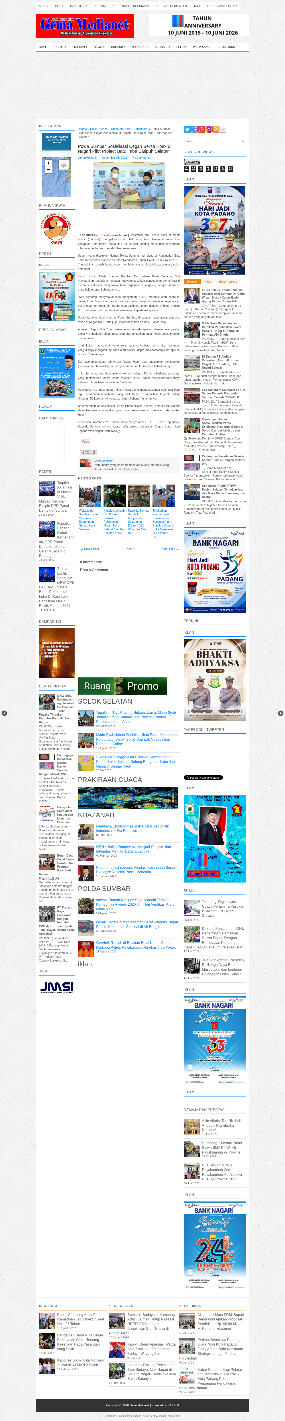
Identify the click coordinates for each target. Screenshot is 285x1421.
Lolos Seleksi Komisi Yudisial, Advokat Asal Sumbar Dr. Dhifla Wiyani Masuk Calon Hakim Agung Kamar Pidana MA (223, 295)
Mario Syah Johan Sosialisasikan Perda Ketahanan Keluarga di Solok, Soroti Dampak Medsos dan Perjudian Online (137, 739)
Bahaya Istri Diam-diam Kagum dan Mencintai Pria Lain (65, 814)
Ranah (60, 47)
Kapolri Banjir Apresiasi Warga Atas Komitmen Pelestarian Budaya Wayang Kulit (151, 1349)
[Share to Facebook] (95, 452)
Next (280, 713)
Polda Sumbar (99, 129)
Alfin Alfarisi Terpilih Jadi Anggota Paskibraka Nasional (221, 1125)
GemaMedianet (140, 1405)
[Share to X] (90, 452)
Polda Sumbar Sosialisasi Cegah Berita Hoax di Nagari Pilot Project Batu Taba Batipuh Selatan (124, 149)
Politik (181, 47)
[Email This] (82, 452)
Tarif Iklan (79, 6)
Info (59, 6)
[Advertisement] (142, 86)
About (43, 6)
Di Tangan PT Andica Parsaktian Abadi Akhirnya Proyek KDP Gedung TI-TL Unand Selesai (220, 362)
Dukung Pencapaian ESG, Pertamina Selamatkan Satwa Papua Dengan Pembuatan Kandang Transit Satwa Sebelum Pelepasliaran (214, 938)
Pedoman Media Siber (171, 6)
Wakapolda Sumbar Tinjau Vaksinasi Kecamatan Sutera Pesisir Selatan (88, 520)
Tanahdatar (141, 129)
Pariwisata (202, 47)
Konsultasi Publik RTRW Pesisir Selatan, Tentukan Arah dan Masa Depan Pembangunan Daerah (224, 491)
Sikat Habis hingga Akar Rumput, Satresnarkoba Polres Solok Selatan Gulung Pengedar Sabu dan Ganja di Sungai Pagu (135, 761)
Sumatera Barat (121, 129)
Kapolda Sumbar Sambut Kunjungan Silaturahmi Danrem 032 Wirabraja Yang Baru (138, 522)
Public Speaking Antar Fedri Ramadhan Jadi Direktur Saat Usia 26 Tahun (80, 1319)
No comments (141, 157)
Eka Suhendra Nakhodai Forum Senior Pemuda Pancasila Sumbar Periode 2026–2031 (223, 393)
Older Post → (170, 548)
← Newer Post (89, 548)
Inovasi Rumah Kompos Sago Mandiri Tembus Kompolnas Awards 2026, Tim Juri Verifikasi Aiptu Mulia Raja (135, 904)
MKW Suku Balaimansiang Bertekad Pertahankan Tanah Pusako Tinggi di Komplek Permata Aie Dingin (221, 329)
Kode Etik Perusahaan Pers (216, 6)
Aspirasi (162, 47)
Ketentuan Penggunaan (131, 6)
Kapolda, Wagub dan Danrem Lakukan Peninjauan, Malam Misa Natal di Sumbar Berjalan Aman (114, 522)
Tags (208, 281)
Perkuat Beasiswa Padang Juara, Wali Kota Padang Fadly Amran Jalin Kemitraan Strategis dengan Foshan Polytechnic (211, 1349)
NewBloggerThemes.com (166, 1416)
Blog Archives (228, 281)
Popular (192, 281)
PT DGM (173, 1405)
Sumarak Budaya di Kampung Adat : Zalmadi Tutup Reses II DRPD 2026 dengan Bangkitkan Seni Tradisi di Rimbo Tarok (142, 1324)
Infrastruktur (229, 47)
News (99, 47)
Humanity (118, 47)
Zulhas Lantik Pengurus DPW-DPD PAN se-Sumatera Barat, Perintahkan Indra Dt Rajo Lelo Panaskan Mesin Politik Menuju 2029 (57, 587)
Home (43, 47)
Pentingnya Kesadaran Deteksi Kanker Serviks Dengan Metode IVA (223, 460)
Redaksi (100, 6)
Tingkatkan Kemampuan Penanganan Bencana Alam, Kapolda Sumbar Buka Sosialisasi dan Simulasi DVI (163, 523)
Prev (4, 713)
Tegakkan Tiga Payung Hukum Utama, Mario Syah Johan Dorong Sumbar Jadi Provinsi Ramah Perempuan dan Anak (136, 717)
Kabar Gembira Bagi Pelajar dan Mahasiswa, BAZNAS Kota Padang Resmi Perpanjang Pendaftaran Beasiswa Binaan (210, 1379)
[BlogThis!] (86, 452)
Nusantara (140, 47)
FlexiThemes (123, 1416)
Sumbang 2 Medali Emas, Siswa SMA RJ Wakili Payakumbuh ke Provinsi (222, 1147)
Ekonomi (80, 47)
